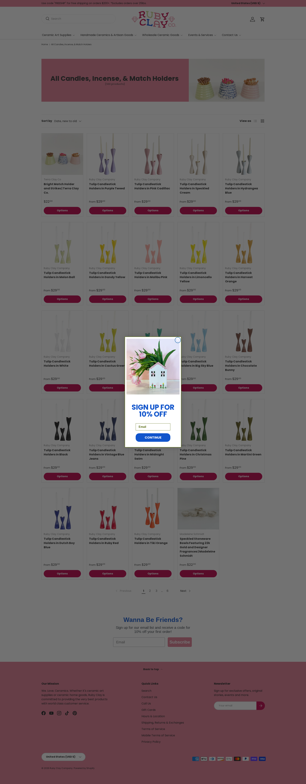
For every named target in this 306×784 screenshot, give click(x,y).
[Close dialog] (178, 340)
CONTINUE (153, 437)
